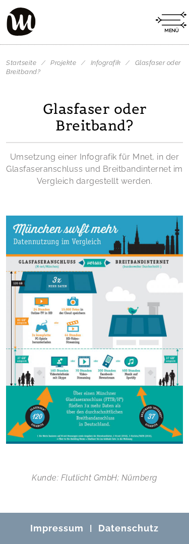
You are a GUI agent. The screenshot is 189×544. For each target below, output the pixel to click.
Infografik (107, 62)
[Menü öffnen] (171, 22)
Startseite (21, 62)
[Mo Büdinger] (21, 22)
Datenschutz (128, 528)
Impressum (57, 528)
